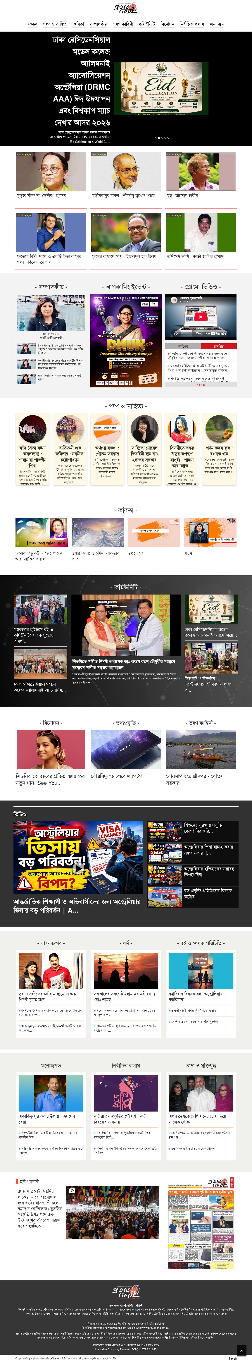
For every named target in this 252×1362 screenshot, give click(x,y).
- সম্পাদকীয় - (51, 225)
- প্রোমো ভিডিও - (201, 225)
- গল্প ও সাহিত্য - (126, 344)
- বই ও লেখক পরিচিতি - (201, 882)
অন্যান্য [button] (216, 23)
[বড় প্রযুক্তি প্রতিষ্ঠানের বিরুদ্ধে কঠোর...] (193, 844)
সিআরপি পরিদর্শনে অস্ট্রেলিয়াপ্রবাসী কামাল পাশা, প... (209, 623)
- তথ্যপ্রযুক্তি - (126, 661)
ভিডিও (20, 753)
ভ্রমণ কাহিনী (123, 23)
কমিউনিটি (147, 23)
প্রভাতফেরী (44, 1297)
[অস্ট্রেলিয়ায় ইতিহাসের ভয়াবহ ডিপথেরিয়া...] (193, 823)
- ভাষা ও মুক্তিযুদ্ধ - (200, 1004)
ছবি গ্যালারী (29, 1120)
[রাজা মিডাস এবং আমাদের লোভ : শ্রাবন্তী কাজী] (50, 322)
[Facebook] (229, 1297)
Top (241, 1350)
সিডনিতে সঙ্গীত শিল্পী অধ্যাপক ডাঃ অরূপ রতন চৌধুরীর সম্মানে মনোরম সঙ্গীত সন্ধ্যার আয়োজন (197, 294)
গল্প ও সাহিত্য (55, 23)
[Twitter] (232, 1297)
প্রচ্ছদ (32, 23)
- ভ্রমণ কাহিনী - (201, 661)
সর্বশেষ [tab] (183, 285)
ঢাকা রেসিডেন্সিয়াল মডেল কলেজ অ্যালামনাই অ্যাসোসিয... (40, 626)
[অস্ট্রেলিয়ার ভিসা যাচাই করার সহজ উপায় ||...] (193, 801)
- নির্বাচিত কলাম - (125, 1004)
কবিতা (78, 23)
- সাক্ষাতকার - (51, 882)
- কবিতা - (126, 449)
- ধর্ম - (126, 882)
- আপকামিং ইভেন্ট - (126, 225)
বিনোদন (167, 23)
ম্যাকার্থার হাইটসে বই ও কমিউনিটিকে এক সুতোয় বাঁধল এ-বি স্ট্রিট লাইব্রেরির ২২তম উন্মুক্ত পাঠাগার (198, 306)
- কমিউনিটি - (126, 525)
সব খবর (201, 323)
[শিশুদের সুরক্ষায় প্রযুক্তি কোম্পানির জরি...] (193, 779)
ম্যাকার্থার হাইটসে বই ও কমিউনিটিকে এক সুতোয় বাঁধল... (34, 574)
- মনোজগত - (51, 1004)
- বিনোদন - (51, 661)
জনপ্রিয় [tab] (219, 285)
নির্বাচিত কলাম (192, 23)
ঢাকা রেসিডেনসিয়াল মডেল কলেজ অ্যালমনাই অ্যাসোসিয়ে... (211, 571)
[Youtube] (235, 1297)
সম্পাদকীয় (98, 23)
